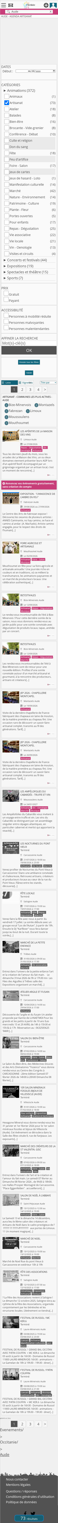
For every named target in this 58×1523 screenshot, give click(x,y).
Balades (15, 115)
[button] (29, 363)
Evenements (11, 1429)
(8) (53, 115)
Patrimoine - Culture (24, 203)
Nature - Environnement (27, 197)
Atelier (14, 109)
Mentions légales (18, 1485)
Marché (15, 191)
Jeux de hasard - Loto (25, 178)
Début (7, 71)
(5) (53, 216)
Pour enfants (19, 222)
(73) (52, 103)
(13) (52, 247)
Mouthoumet (17, 422)
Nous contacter (17, 1479)
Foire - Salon (19, 166)
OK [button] (29, 350)
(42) (52, 191)
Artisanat (16, 103)
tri (30, 382)
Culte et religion (21, 140)
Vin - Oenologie (21, 247)
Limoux (34, 410)
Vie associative (20, 235)
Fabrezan (14, 410)
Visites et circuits (21, 254)
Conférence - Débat (24, 134)
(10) (52, 134)
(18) (52, 109)
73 (29, 1518)
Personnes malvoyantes (26, 322)
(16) (52, 122)
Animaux (16, 96)
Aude (4, 1454)
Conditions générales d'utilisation (30, 1497)
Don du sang (19, 147)
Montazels (45, 404)
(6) (53, 210)
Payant (14, 300)
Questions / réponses (21, 1491)
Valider (29, 373)
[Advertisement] (29, 40)
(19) (52, 203)
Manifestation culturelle (27, 184)
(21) (52, 241)
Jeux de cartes (20, 172)
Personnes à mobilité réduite (30, 316)
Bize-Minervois (18, 404)
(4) (53, 254)
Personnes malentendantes (29, 329)
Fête (13, 153)
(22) (52, 235)
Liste (6, 382)
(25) (52, 228)
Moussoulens (17, 416)
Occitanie (8, 1442)
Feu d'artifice (19, 159)
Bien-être (16, 122)
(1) (53, 96)
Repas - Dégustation (24, 228)
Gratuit (14, 294)
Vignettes (26, 382)
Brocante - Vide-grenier (27, 128)
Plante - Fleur (19, 210)
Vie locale (16, 241)
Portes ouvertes (21, 216)
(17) (52, 166)
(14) (52, 184)
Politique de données (21, 1502)
